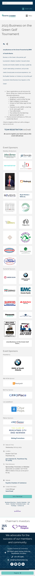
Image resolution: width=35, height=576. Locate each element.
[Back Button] (4, 44)
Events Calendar (21, 502)
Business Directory (10, 502)
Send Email (9, 491)
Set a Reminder (17, 496)
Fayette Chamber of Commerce (16, 483)
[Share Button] (7, 44)
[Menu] (27, 9)
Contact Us (20, 505)
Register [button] (16, 573)
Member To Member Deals (18, 504)
